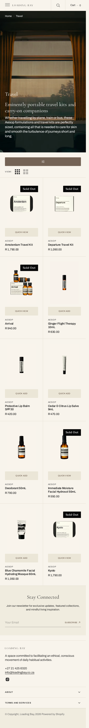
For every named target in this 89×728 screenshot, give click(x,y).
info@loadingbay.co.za (19, 672)
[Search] (58, 5)
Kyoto (51, 570)
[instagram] (7, 679)
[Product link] (21, 203)
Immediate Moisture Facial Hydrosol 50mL (62, 490)
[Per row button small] (25, 171)
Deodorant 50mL (15, 488)
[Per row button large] (17, 171)
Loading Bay (27, 714)
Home (8, 16)
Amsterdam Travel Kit (18, 244)
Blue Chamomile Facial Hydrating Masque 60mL (20, 572)
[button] (7, 5)
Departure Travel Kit (60, 244)
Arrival (9, 323)
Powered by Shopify (53, 714)
